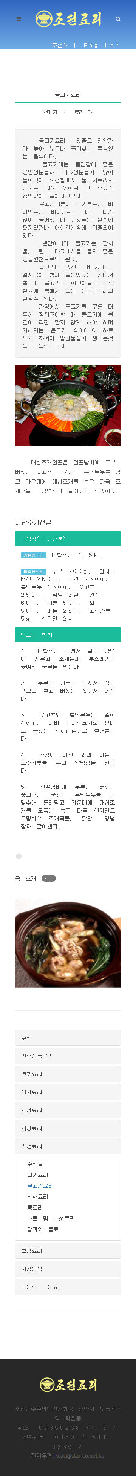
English (102, 45)
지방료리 (31, 1128)
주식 (26, 1037)
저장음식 (31, 1268)
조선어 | (65, 45)
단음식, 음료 (39, 1286)
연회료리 (31, 1073)
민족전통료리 (37, 1055)
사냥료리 (31, 1109)
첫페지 (50, 112)
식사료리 (31, 1091)
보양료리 (31, 1250)
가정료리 (31, 1146)
